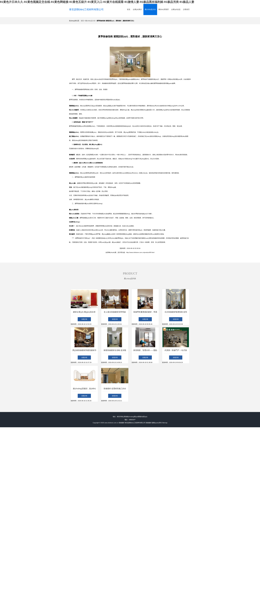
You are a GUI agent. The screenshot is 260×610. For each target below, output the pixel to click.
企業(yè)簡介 (137, 9)
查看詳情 (84, 319)
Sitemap (164, 423)
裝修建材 (122, 423)
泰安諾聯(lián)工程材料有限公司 (86, 9)
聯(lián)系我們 (163, 9)
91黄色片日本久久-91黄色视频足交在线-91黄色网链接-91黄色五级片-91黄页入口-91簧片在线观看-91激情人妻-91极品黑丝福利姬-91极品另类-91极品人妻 (97, 1)
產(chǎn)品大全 (150, 9)
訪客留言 (186, 9)
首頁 (128, 9)
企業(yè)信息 (175, 9)
